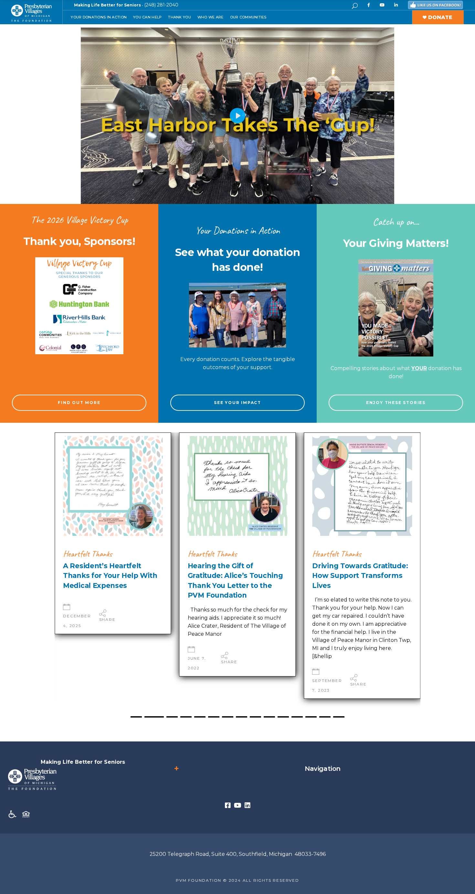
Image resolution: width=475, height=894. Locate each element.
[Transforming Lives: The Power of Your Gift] (362, 486)
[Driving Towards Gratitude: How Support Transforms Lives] (238, 486)
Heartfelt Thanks (87, 553)
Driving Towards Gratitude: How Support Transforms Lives (235, 576)
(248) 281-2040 (161, 5)
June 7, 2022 (72, 663)
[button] (405, 582)
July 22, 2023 (322, 675)
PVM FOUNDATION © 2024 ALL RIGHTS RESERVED (237, 880)
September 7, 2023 (202, 685)
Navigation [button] (323, 768)
